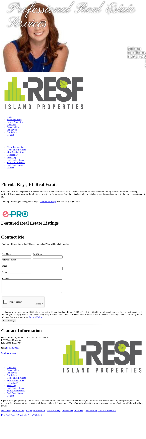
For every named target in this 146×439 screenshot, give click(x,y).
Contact (10, 135)
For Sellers (12, 132)
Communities (13, 127)
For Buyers (12, 130)
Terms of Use (18, 410)
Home (9, 117)
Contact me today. (48, 201)
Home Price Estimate (16, 149)
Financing (11, 157)
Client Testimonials (15, 147)
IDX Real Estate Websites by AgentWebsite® (21, 415)
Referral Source (9, 259)
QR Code (5, 410)
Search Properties (15, 122)
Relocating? (12, 155)
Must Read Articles (15, 152)
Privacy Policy (35, 317)
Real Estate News (15, 165)
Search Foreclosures (16, 162)
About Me (11, 124)
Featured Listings (14, 119)
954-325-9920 (12, 348)
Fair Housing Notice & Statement (101, 410)
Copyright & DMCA (35, 410)
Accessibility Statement (72, 410)
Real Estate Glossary (16, 160)
